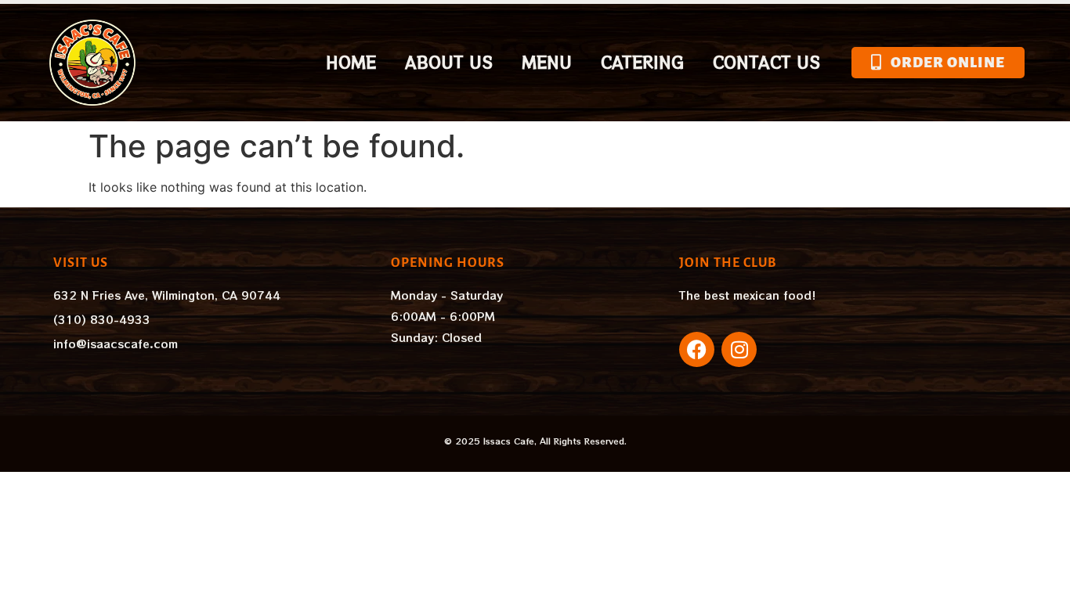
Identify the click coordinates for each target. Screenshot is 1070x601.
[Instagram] (739, 349)
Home (351, 62)
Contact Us (766, 62)
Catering (642, 62)
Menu (547, 62)
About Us (449, 62)
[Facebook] (696, 349)
